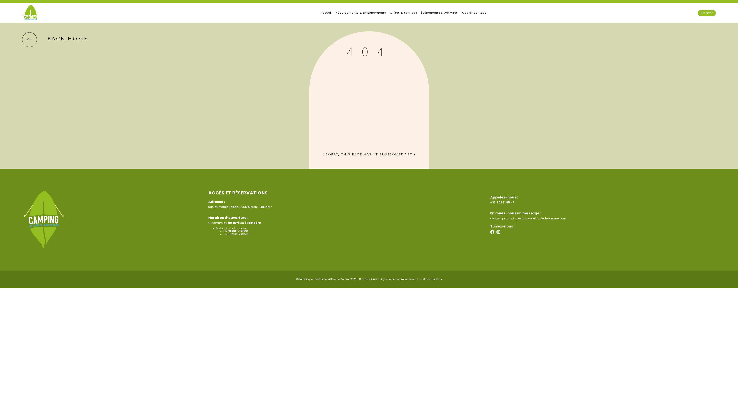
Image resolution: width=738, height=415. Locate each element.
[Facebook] (492, 232)
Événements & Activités (439, 13)
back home (67, 39)
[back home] (29, 39)
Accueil (326, 13)
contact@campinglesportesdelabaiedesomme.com (528, 218)
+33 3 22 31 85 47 (502, 202)
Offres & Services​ (403, 13)
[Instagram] (498, 232)
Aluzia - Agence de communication (393, 279)
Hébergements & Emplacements (361, 13)
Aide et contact (474, 13)
